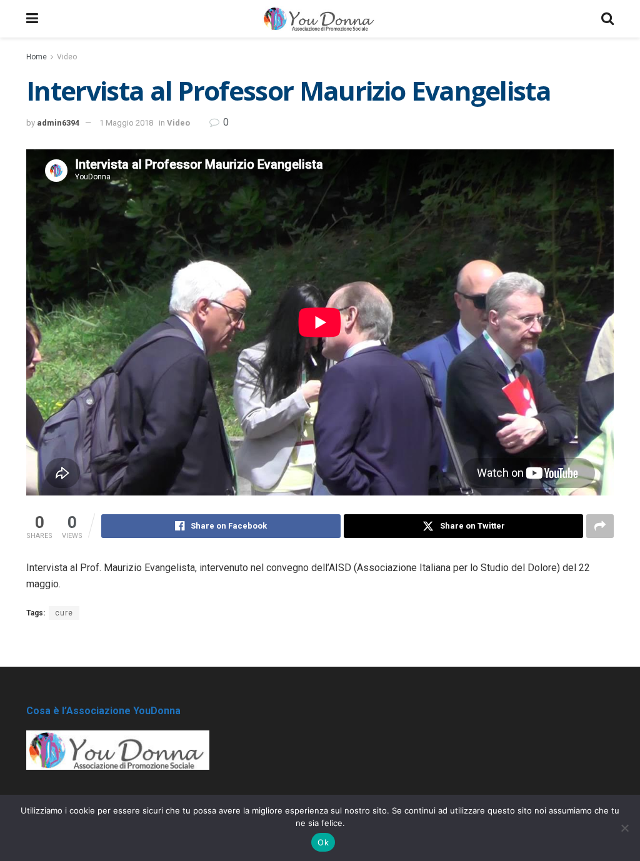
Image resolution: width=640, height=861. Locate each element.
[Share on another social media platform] (600, 526)
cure (64, 613)
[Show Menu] (32, 18)
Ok (323, 842)
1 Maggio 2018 (126, 122)
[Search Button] (607, 18)
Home (36, 56)
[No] (624, 828)
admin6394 (58, 122)
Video (67, 56)
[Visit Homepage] (320, 18)
